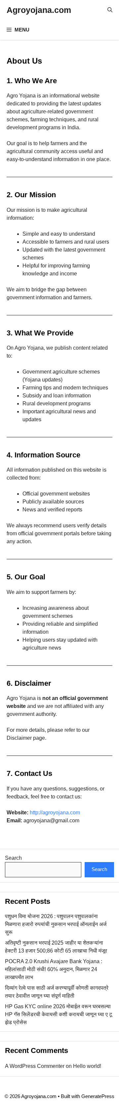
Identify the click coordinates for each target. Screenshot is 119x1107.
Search (13, 858)
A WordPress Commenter (34, 1066)
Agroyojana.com (39, 10)
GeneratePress (97, 1096)
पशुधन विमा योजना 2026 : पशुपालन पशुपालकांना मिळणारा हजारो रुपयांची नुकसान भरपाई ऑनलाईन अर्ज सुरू (55, 924)
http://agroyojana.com (55, 812)
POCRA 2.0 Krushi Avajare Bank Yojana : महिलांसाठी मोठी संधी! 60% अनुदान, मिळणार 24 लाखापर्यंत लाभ (53, 969)
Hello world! (87, 1066)
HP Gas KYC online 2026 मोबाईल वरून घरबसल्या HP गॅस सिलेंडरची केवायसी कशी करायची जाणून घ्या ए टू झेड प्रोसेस (58, 1014)
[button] (110, 10)
